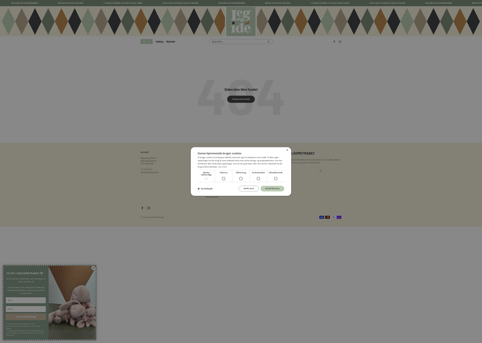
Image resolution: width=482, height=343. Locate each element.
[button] (205, 188)
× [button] (287, 150)
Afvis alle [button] (249, 188)
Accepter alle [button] (272, 188)
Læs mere (222, 166)
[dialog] (241, 171)
